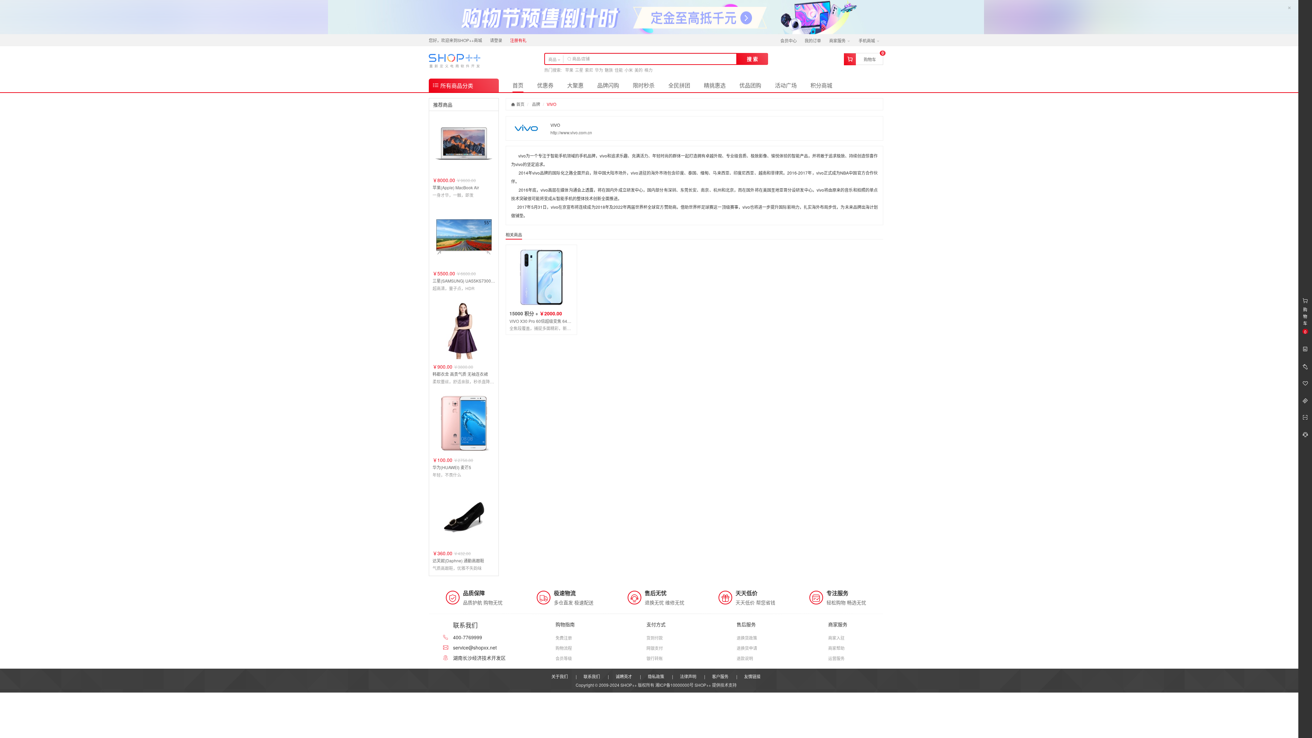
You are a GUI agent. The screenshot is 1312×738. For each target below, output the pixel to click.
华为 (599, 70)
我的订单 (813, 40)
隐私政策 (656, 676)
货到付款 (654, 638)
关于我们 (559, 676)
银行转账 (654, 658)
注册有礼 (518, 40)
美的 (638, 70)
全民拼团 (679, 85)
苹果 (569, 70)
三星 (579, 70)
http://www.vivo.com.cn (571, 132)
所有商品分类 (456, 86)
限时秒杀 (644, 85)
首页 (517, 85)
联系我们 (592, 676)
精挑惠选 (715, 85)
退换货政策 (747, 638)
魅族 (609, 70)
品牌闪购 (608, 85)
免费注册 (564, 638)
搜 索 (752, 58)
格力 (648, 70)
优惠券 (545, 85)
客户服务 (720, 676)
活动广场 (786, 85)
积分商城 (821, 85)
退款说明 (745, 658)
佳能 (619, 70)
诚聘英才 (624, 676)
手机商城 (867, 40)
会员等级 (564, 658)
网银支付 (654, 648)
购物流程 (564, 648)
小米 (629, 70)
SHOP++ (703, 685)
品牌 (536, 104)
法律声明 (688, 676)
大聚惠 (575, 85)
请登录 (496, 40)
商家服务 (838, 40)
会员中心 (788, 40)
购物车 (870, 59)
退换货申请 (747, 648)
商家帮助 (836, 648)
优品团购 (750, 85)
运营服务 (836, 658)
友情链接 (752, 676)
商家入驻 (836, 638)
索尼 (589, 70)
